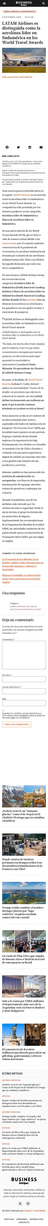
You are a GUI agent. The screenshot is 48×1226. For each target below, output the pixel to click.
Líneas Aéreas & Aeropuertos (19, 11)
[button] (4, 3)
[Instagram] (28, 1203)
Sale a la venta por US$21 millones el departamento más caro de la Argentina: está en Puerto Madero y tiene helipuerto (23, 1006)
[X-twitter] (20, 1203)
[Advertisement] (24, 115)
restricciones (9, 243)
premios (32, 299)
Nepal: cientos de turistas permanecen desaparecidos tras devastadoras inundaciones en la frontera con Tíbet (23, 172)
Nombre (7, 675)
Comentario (8, 639)
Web (4, 699)
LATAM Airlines (21, 195)
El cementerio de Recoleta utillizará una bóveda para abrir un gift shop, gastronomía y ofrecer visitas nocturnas (23, 1054)
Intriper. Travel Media (34, 1210)
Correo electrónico (11, 687)
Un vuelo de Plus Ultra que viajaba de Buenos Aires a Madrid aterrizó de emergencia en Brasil (23, 959)
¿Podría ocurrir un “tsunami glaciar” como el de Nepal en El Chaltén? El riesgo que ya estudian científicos (22, 163)
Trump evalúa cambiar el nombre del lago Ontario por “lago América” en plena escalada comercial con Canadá (22, 181)
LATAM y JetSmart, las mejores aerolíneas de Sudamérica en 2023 (25, 608)
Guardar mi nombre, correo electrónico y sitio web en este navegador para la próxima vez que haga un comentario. (23, 715)
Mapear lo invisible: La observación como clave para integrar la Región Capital (21, 578)
